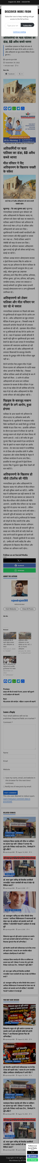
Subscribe (27, 25)
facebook (34, 1156)
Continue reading (19, 32)
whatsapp (34, 1160)
